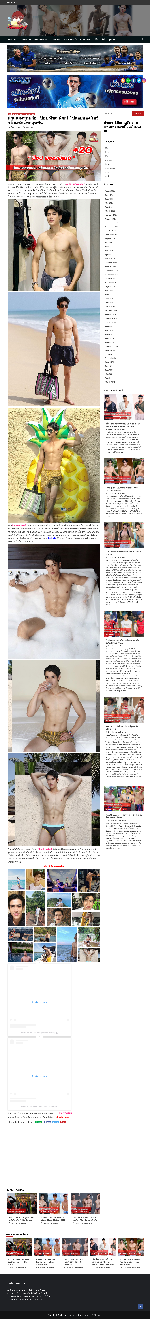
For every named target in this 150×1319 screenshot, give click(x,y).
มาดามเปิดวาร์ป (70, 39)
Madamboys (27, 127)
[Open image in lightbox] (16, 879)
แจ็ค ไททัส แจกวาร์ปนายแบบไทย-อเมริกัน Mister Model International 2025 (103, 1262)
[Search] (142, 39)
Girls (103, 39)
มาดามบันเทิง (25, 39)
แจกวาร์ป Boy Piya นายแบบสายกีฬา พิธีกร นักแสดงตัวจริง (73, 1262)
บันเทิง (22, 114)
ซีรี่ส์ (107, 156)
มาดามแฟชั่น (85, 39)
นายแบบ (15, 114)
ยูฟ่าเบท (112, 39)
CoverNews (83, 1315)
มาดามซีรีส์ (55, 39)
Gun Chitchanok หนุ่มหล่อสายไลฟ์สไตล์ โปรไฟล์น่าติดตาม (18, 1262)
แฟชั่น (107, 176)
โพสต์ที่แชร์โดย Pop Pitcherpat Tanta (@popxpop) (39, 1033)
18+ (96, 39)
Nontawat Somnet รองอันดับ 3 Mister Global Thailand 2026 (45, 1262)
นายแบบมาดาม (40, 39)
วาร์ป (107, 172)
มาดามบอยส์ (11, 39)
